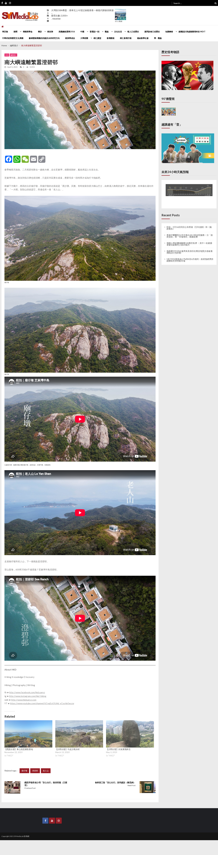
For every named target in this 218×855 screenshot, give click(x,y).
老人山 (46, 770)
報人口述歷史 (133, 31)
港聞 (15, 31)
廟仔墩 (24, 770)
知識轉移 (169, 31)
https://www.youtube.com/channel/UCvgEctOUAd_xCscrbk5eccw (42, 703)
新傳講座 (110, 38)
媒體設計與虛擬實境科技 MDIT (192, 31)
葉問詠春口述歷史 (152, 31)
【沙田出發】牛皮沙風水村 (67, 749)
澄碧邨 (35, 770)
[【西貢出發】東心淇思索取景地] (28, 734)
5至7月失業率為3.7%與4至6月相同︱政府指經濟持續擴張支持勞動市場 (190, 257)
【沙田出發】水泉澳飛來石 (118, 749)
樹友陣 (50, 31)
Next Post (131, 785)
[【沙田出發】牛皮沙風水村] (79, 734)
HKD (6, 55)
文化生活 (118, 31)
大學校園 (84, 38)
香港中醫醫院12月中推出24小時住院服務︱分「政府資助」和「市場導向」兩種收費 (190, 233)
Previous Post (30, 788)
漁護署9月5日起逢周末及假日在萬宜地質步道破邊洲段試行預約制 (190, 249)
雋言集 (5, 31)
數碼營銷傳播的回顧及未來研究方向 (44, 38)
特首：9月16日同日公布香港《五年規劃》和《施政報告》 (189, 225)
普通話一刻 (94, 31)
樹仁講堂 (97, 38)
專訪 (40, 31)
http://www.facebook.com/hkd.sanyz (27, 692)
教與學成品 (70, 38)
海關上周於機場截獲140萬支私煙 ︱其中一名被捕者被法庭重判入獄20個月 (189, 241)
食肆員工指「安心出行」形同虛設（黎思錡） (115, 782)
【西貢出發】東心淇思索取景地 (18, 749)
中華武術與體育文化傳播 (12, 38)
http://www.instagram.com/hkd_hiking (27, 696)
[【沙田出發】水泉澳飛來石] (130, 734)
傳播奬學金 (27, 31)
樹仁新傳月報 (126, 38)
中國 (82, 31)
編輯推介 (13, 55)
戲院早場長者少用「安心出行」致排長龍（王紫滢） (45, 783)
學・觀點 (158, 38)
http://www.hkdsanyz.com (23, 699)
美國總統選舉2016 (67, 31)
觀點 (107, 31)
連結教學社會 (143, 38)
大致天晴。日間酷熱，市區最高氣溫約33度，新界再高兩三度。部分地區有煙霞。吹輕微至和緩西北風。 (82, 13)
